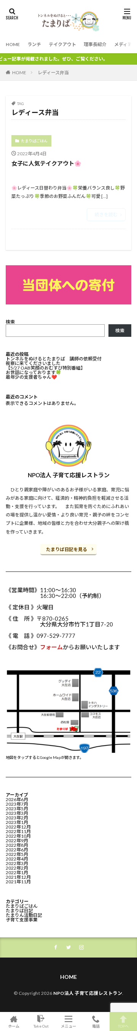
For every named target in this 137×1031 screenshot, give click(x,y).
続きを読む (106, 214)
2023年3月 (17, 813)
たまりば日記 (19, 910)
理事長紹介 (95, 44)
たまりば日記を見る (66, 549)
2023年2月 (17, 818)
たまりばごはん (34, 141)
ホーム (13, 1026)
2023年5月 (17, 808)
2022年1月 (17, 872)
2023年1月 (17, 822)
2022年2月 (17, 868)
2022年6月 (17, 850)
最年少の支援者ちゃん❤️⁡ (31, 377)
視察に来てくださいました (33, 363)
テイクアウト (62, 44)
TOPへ (123, 1026)
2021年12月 (18, 877)
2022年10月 (18, 836)
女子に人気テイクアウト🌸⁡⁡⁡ (46, 163)
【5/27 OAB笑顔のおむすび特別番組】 (45, 368)
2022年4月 (17, 859)
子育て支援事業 (22, 920)
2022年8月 (17, 845)
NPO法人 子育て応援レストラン (87, 993)
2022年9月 (17, 840)
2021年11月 (18, 881)
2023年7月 (17, 804)
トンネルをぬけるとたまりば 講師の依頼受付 (54, 359)
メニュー (68, 1026)
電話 (96, 1026)
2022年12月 (18, 827)
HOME (13, 44)
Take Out (41, 1026)
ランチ (34, 44)
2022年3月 (17, 863)
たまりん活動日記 (24, 915)
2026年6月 (17, 799)
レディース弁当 (53, 72)
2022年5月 (17, 854)
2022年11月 (18, 831)
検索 (10, 322)
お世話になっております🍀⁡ (33, 372)
